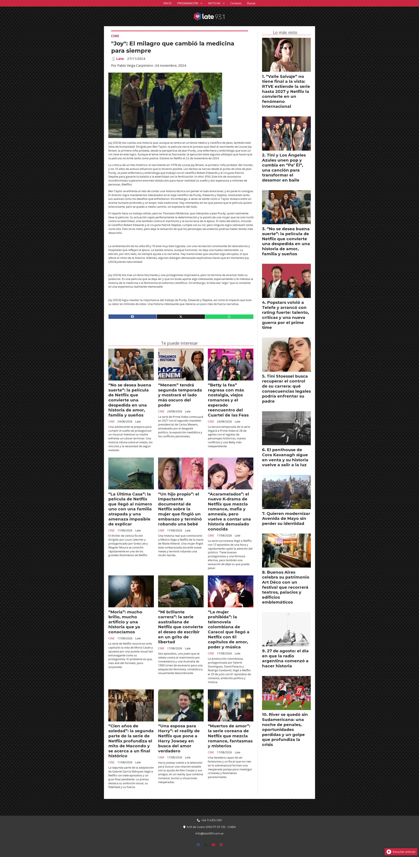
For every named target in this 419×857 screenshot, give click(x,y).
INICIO (167, 3)
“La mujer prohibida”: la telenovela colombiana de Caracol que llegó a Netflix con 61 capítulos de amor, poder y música (228, 629)
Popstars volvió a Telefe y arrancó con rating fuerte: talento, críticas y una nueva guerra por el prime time (285, 315)
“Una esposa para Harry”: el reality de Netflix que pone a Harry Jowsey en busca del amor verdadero (179, 738)
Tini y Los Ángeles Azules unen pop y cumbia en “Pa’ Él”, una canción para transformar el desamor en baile (284, 167)
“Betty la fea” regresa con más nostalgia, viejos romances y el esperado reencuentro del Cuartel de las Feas (228, 399)
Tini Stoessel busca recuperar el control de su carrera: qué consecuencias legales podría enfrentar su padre (286, 389)
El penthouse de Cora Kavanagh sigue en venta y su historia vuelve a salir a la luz (285, 457)
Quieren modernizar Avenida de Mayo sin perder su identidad (286, 518)
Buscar (251, 3)
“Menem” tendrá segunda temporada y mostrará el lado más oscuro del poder (180, 394)
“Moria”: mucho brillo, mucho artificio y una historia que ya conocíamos (125, 621)
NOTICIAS (214, 3)
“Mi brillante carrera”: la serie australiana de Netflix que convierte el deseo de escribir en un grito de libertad (180, 626)
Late (120, 59)
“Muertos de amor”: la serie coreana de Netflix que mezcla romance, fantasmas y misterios (230, 735)
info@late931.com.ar (209, 833)
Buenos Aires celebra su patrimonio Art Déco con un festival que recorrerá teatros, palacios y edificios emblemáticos (285, 587)
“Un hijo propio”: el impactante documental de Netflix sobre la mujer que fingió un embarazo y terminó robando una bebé (180, 509)
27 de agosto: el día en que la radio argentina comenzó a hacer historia (285, 658)
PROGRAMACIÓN (187, 3)
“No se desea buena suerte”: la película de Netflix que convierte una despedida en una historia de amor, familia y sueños (129, 399)
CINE (115, 36)
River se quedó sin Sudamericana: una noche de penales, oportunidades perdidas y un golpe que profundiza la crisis (285, 729)
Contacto (235, 3)
